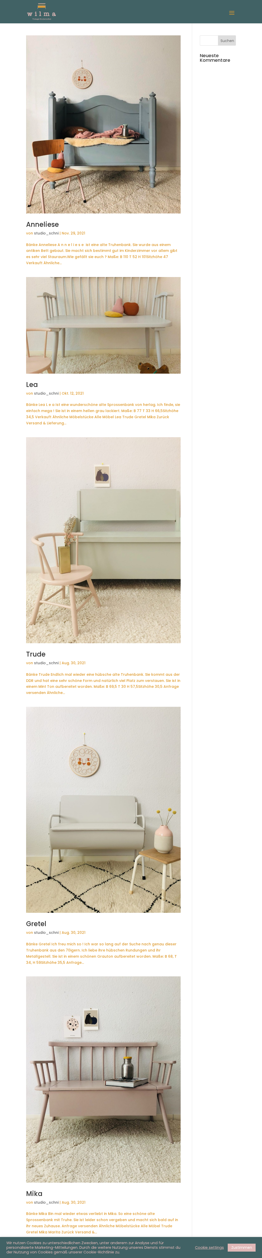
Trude (36, 654)
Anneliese (42, 224)
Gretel (36, 923)
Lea (32, 384)
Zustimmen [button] (241, 1247)
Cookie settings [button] (209, 1247)
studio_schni (46, 233)
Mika (34, 1193)
